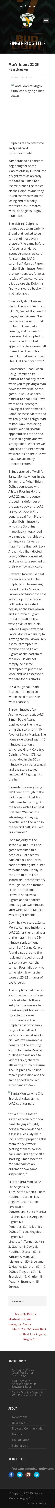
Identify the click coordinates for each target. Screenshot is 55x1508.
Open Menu (46, 20)
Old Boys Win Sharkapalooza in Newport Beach (24, 1384)
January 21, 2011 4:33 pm (21, 77)
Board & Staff (21, 1423)
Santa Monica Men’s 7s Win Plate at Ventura (28, 1393)
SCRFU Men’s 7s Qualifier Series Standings (23, 1372)
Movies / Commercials (27, 1428)
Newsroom (19, 1417)
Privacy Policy (37, 1503)
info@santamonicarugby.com (31, 1469)
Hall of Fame (20, 1440)
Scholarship (20, 1446)
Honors (17, 1434)
